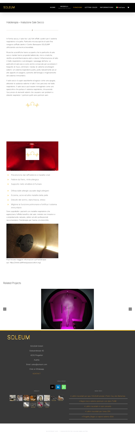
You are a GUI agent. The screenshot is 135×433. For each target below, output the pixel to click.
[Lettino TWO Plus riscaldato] (33, 398)
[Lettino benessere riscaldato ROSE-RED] (40, 404)
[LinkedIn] (58, 387)
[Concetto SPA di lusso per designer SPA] (54, 398)
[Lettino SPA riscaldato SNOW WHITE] (26, 404)
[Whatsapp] (64, 387)
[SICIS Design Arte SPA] (40, 398)
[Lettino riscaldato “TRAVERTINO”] (26, 398)
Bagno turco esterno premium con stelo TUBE (98, 401)
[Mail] (52, 387)
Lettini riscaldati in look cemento (98, 406)
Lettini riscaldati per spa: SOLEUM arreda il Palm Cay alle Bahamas (98, 396)
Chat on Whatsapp (36, 369)
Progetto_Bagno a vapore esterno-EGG (98, 416)
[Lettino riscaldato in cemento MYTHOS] (33, 404)
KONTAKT (37, 374)
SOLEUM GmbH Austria (81, 431)
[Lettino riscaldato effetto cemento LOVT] (47, 404)
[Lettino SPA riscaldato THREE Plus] (12, 398)
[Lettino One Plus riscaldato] (47, 398)
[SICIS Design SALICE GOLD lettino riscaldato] (19, 398)
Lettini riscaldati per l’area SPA (98, 411)
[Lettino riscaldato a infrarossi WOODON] (61, 398)
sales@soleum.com (39, 364)
